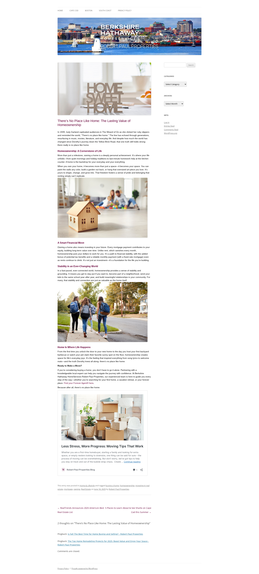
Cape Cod (74, 10)
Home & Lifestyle (87, 485)
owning (77, 489)
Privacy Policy (124, 10)
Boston (88, 10)
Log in (166, 122)
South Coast (105, 10)
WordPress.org (170, 133)
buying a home (112, 485)
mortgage (68, 489)
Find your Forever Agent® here (78, 383)
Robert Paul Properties (119, 489)
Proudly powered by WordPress (84, 568)
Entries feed (169, 126)
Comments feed (171, 129)
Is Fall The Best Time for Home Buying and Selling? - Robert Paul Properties (105, 534)
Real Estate (86, 489)
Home (60, 10)
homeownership (127, 485)
